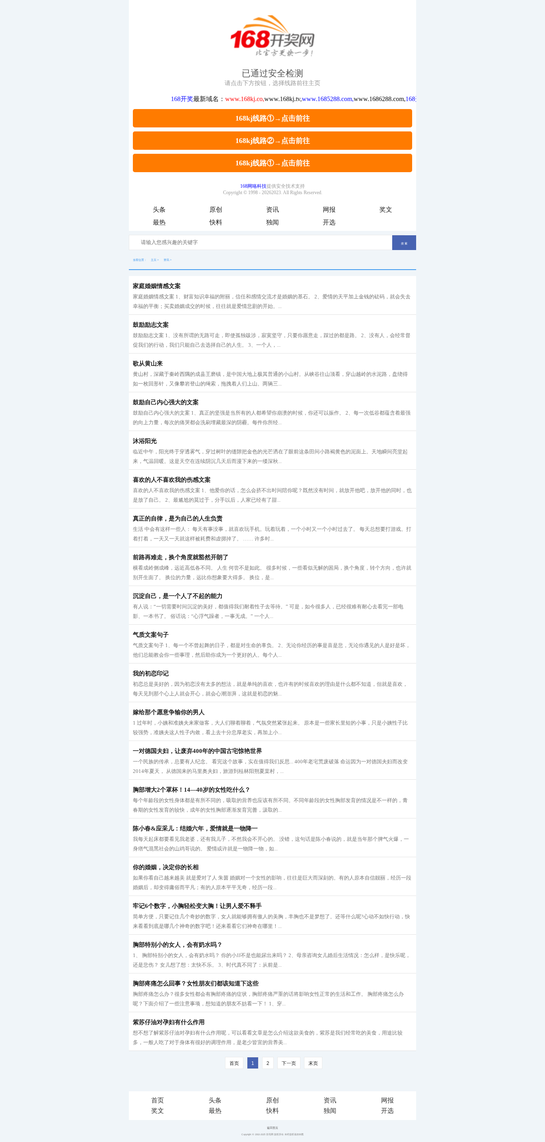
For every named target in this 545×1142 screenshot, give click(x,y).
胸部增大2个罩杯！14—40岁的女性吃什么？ (192, 789)
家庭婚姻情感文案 (157, 286)
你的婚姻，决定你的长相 (166, 867)
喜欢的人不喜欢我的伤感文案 (172, 480)
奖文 (385, 209)
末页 (313, 1063)
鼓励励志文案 (151, 325)
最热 (159, 222)
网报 (329, 209)
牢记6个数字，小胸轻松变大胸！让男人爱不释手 (197, 906)
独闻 (272, 222)
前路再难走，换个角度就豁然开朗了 (181, 557)
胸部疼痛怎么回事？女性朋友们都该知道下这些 (196, 983)
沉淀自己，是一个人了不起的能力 (178, 596)
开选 (329, 222)
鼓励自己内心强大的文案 (166, 402)
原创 (215, 209)
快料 (215, 222)
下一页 (289, 1063)
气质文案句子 (151, 635)
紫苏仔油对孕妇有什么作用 (169, 1022)
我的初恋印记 (151, 673)
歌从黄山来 (148, 363)
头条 (159, 209)
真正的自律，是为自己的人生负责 (178, 518)
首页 (157, 1100)
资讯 (272, 209)
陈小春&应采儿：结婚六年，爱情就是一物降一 (195, 828)
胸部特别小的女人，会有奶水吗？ (178, 944)
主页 (153, 260)
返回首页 (272, 1128)
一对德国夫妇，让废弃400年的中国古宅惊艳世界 (197, 751)
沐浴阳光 (145, 441)
